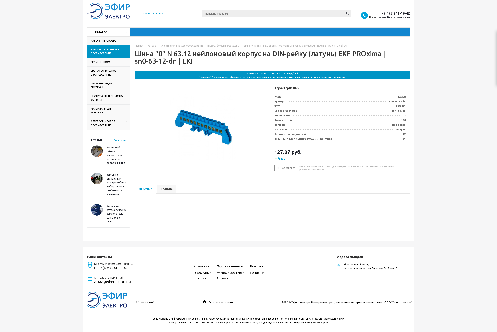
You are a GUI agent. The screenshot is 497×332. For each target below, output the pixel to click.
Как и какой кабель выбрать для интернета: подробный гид (116, 155)
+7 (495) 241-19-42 (113, 268)
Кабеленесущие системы (101, 85)
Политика (257, 272)
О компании (202, 272)
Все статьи (120, 140)
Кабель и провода (103, 40)
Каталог (101, 32)
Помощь (256, 266)
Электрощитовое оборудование (103, 123)
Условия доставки (230, 272)
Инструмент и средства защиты (107, 98)
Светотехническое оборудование (103, 72)
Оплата (222, 278)
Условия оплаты (230, 266)
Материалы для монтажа (101, 110)
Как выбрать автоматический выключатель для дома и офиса (116, 214)
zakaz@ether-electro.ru (394, 17)
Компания (201, 266)
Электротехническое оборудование (105, 51)
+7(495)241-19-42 (395, 13)
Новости (200, 278)
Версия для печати (221, 302)
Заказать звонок (153, 13)
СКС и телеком (100, 62)
